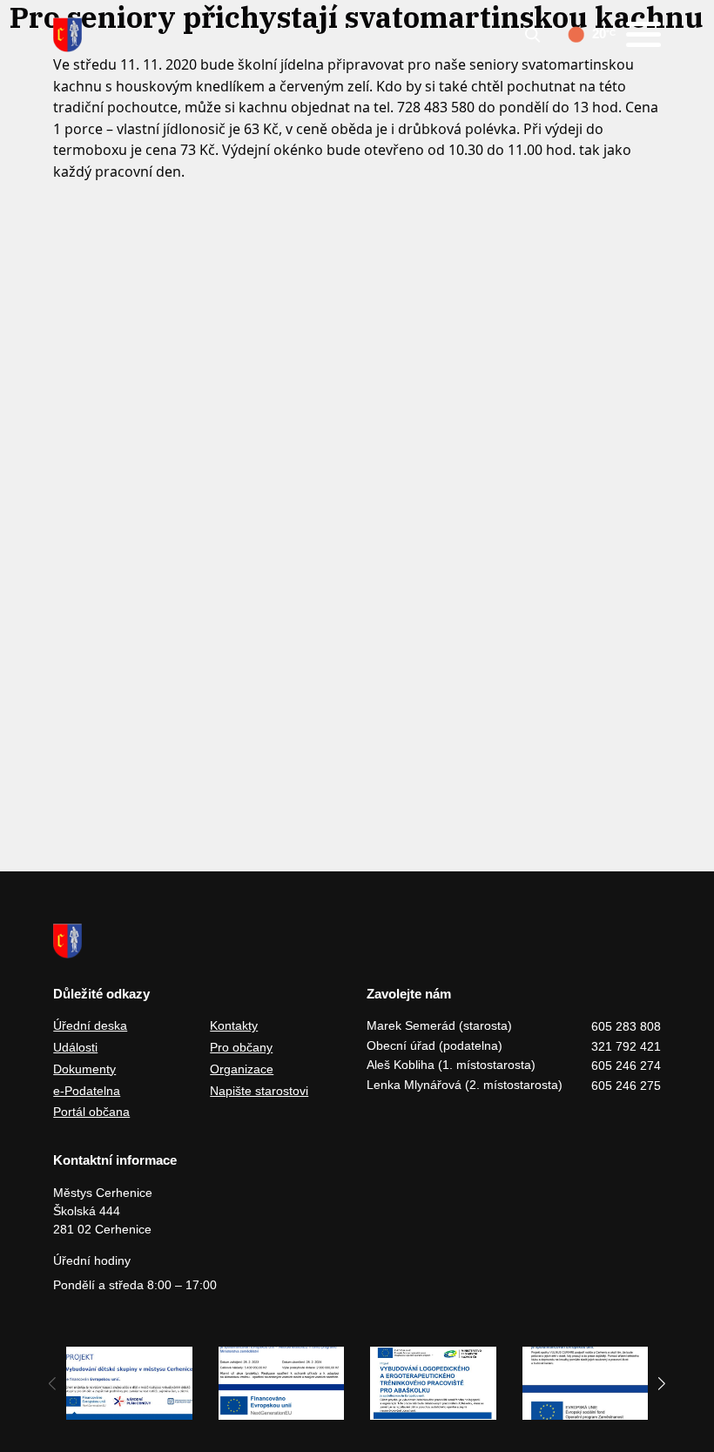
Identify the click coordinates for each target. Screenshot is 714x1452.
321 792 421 (626, 1046)
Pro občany (241, 1047)
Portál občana (91, 1112)
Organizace (241, 1069)
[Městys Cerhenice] (67, 34)
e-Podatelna (86, 1091)
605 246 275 (626, 1085)
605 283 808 (626, 1026)
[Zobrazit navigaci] (643, 34)
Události (75, 1047)
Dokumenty (84, 1069)
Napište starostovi (259, 1091)
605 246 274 (626, 1065)
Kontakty (234, 1025)
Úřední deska (90, 1025)
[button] (662, 1383)
